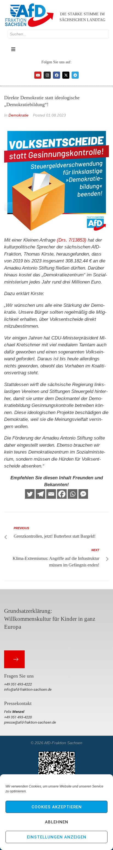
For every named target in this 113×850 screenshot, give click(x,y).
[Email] (51, 494)
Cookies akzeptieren (57, 806)
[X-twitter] (65, 75)
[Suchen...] (58, 34)
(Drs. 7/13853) (71, 240)
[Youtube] (37, 75)
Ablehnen (56, 822)
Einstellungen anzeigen (56, 837)
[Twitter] (30, 494)
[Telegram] (75, 75)
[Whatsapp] (72, 494)
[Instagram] (47, 75)
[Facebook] (56, 75)
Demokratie (19, 115)
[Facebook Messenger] (83, 494)
